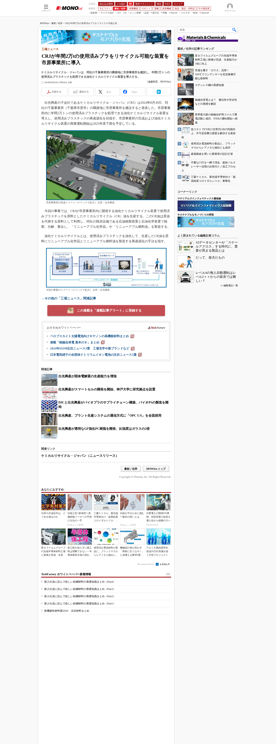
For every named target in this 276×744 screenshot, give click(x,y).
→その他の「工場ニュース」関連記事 (68, 298)
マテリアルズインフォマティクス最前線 (199, 198)
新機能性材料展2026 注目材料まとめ (66, 610)
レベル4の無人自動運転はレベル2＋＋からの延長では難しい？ (216, 276)
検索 (235, 29)
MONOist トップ (156, 468)
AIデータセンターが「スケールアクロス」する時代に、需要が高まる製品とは (217, 246)
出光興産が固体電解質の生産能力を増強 (87, 376)
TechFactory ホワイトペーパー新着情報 (66, 574)
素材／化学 (56, 23)
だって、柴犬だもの (210, 257)
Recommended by (146, 564)
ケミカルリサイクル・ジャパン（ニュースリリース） (80, 455)
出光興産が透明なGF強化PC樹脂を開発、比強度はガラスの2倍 (104, 428)
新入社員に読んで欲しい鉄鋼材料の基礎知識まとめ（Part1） (80, 603)
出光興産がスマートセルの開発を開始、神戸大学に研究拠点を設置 (106, 389)
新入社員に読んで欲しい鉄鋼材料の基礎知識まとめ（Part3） (80, 588)
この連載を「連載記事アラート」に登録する (109, 310)
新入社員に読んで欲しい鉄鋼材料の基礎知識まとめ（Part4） (80, 581)
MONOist (44, 23)
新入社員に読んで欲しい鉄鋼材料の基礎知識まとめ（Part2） (80, 596)
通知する (84, 91)
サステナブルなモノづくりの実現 (195, 214)
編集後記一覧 (230, 285)
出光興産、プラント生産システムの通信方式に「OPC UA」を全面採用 (109, 415)
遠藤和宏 (153, 81)
